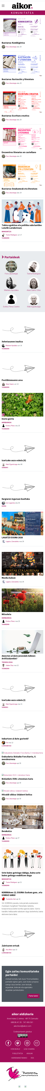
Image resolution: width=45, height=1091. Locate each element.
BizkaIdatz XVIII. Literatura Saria (17, 778)
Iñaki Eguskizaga (33, 307)
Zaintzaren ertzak (10, 945)
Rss (32, 1058)
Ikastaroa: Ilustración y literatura (18, 79)
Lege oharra (29, 1049)
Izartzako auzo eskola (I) (13, 700)
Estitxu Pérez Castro (11, 307)
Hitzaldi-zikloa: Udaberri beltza (17, 794)
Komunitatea (22, 13)
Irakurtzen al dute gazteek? (15, 738)
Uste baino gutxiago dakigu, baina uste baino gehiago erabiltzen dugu (21, 874)
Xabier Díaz (10, 665)
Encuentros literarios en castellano (19, 152)
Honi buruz (15, 1049)
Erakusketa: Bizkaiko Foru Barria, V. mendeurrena (19, 758)
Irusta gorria (8, 418)
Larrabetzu (6, 746)
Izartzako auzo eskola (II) (14, 460)
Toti (7, 743)
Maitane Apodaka (11, 290)
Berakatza (7, 831)
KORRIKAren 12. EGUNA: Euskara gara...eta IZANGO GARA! (22, 893)
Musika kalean (9, 577)
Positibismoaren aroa (12, 380)
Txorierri (5, 238)
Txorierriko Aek (11, 899)
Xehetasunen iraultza (12, 341)
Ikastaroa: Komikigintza (13, 42)
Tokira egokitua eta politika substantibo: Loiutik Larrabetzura (22, 226)
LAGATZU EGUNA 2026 (12, 537)
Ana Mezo (9, 950)
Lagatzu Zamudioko (12, 541)
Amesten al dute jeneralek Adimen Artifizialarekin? (18, 657)
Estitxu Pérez (10, 426)
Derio (4, 506)
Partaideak (12, 257)
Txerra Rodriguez (11, 235)
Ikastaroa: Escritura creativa (15, 115)
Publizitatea (17, 1054)
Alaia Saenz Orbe (34, 290)
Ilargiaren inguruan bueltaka (16, 499)
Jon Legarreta (10, 503)
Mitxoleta (6, 614)
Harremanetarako (19, 1058)
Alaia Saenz (10, 384)
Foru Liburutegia (11, 47)
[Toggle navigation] (3, 6)
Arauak (30, 1054)
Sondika (5, 467)
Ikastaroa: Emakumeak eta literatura (19, 188)
